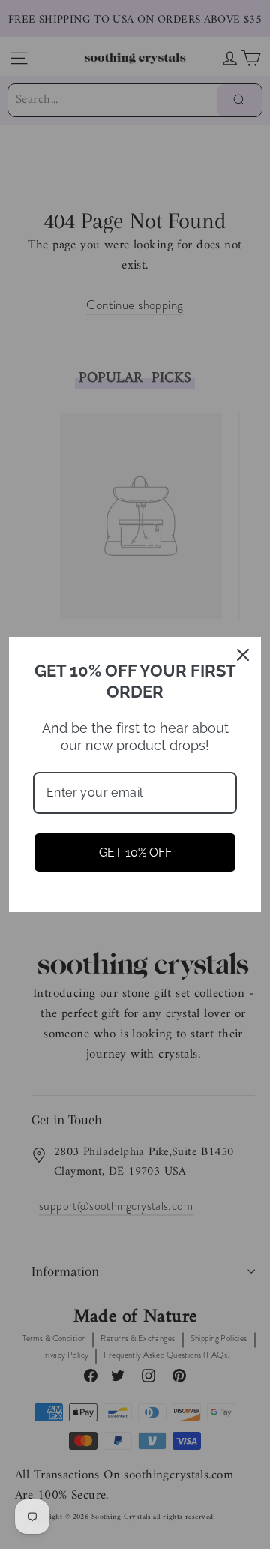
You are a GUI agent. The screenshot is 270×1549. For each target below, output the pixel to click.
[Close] (243, 655)
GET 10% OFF (135, 852)
